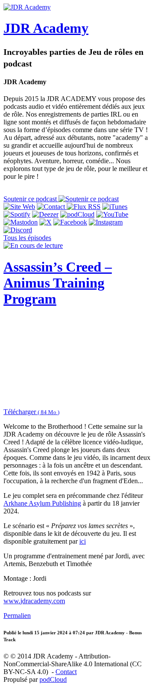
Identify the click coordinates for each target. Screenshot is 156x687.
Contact (66, 671)
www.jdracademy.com (34, 601)
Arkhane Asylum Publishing (42, 503)
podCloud (53, 679)
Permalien (17, 615)
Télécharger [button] (31, 411)
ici (82, 541)
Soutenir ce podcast (30, 199)
